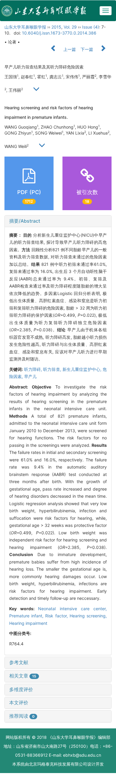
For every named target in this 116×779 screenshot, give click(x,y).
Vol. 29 (70, 26)
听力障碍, (33, 369)
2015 (56, 26)
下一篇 (87, 49)
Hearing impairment (28, 623)
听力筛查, (52, 369)
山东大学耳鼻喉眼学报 (25, 26)
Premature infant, (27, 615)
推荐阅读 (22, 716)
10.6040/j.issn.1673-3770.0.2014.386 (59, 32)
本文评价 (18, 702)
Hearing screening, (88, 615)
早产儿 (30, 376)
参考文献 (18, 662)
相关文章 (22, 676)
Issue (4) (90, 26)
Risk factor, (57, 615)
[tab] (58, 221)
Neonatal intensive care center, (72, 608)
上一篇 (69, 49)
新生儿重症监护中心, (82, 369)
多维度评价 (21, 689)
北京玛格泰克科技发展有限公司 (58, 763)
